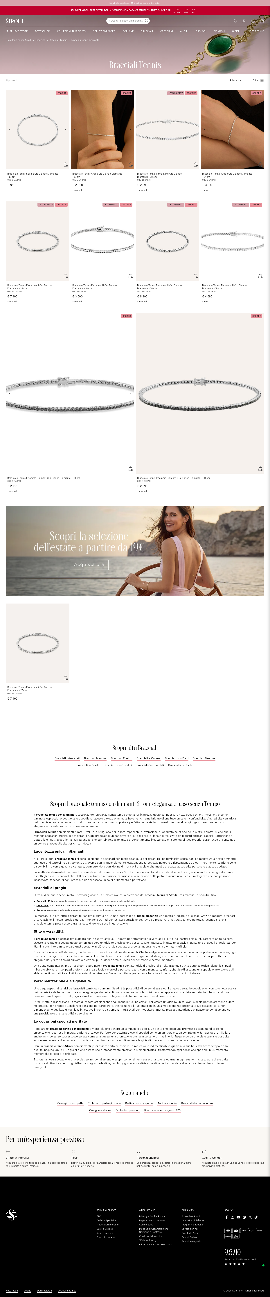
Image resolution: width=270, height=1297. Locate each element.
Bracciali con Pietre (180, 765)
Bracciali (40, 40)
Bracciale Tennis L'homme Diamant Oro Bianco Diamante (43, 478)
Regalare (39, 1028)
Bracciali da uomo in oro (197, 1103)
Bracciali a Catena (149, 758)
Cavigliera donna (100, 1110)
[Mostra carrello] (262, 21)
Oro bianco (42, 905)
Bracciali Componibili (150, 765)
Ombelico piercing (128, 1110)
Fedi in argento (167, 1103)
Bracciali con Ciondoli (118, 765)
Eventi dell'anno (190, 1233)
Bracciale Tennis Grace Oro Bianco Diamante (97, 175)
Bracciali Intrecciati (67, 758)
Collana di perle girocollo (104, 1103)
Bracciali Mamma (95, 758)
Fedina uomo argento (139, 1103)
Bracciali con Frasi (177, 758)
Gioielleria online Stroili (18, 40)
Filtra (255, 80)
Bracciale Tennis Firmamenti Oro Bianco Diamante (159, 175)
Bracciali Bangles (204, 758)
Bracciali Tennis (58, 40)
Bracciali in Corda (87, 765)
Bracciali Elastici (121, 758)
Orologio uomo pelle (70, 1103)
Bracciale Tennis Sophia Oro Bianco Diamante (32, 175)
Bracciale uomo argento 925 (162, 1110)
